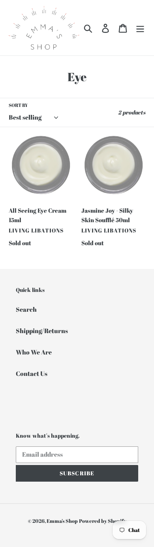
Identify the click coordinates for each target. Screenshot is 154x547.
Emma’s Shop (62, 520)
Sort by (18, 105)
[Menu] (140, 28)
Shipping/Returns (42, 330)
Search (26, 309)
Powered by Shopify (102, 520)
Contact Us (31, 373)
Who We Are (34, 352)
